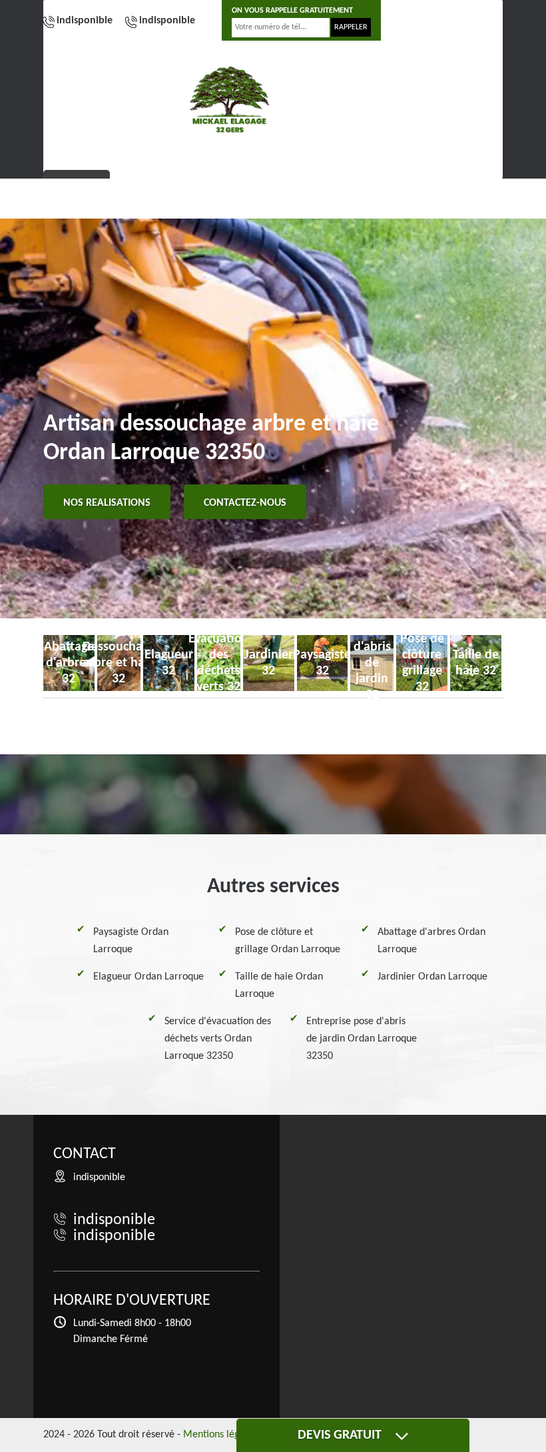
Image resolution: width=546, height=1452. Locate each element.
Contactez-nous (245, 503)
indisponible (85, 20)
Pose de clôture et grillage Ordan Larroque (287, 941)
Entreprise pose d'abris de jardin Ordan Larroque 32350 (361, 1039)
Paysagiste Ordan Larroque (130, 941)
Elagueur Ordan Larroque (148, 977)
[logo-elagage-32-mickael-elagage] (229, 100)
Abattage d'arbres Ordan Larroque (431, 941)
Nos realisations (106, 503)
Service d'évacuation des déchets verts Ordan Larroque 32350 (217, 1039)
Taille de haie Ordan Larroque (279, 986)
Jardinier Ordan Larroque (432, 977)
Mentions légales (220, 1434)
